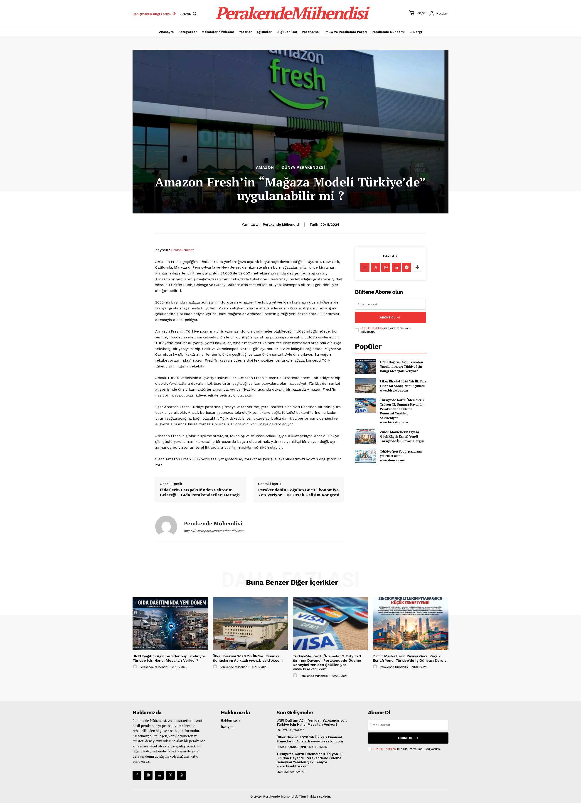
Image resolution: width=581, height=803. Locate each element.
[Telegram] (406, 267)
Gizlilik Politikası (372, 328)
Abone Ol (387, 317)
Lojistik (282, 730)
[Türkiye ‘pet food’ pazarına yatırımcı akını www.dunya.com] (365, 455)
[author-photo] (135, 666)
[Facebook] (364, 267)
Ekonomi (282, 772)
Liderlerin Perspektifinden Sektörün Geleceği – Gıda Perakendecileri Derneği (200, 492)
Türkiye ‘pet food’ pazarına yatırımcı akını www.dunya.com (401, 455)
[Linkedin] (396, 267)
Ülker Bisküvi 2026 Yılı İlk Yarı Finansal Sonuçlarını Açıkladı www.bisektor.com (403, 385)
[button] (189, 13)
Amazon (265, 167)
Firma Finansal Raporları (294, 747)
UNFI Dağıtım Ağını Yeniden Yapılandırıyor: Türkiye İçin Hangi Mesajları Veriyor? (401, 366)
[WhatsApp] (385, 267)
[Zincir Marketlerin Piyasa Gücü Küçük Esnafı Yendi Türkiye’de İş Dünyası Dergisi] (365, 436)
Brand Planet (182, 250)
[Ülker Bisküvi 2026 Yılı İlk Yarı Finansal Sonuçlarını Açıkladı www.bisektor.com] (365, 385)
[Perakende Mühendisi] (166, 526)
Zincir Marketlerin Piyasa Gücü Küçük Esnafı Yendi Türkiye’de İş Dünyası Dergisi (402, 436)
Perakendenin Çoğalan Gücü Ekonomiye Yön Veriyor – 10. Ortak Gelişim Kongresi (299, 492)
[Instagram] (148, 775)
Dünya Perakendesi (303, 167)
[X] (375, 267)
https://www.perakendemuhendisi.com (214, 531)
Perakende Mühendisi (281, 225)
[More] (417, 267)
